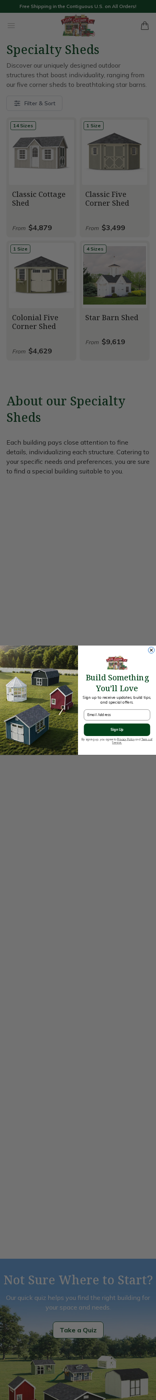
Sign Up (117, 729)
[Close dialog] (151, 650)
